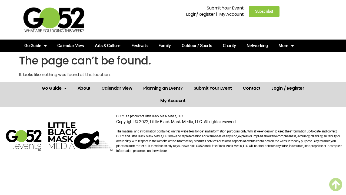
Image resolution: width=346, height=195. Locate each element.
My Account (231, 14)
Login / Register (287, 88)
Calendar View (70, 45)
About (84, 88)
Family (164, 45)
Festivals (139, 45)
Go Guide (51, 88)
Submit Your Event (225, 8)
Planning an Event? (163, 88)
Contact (252, 88)
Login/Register (200, 14)
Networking (257, 45)
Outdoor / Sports (197, 45)
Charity (229, 45)
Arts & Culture (107, 45)
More (283, 45)
